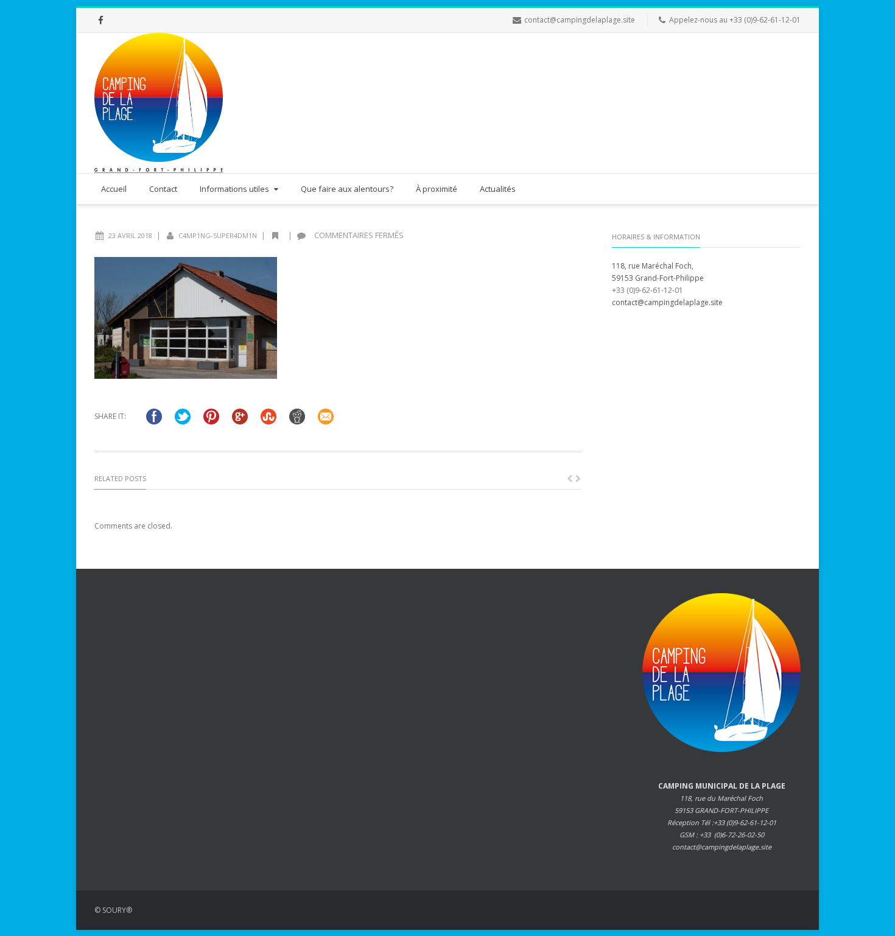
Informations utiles (234, 188)
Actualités (498, 188)
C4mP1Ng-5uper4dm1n (217, 235)
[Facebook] (100, 20)
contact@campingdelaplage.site (579, 20)
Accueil (114, 188)
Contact (163, 188)
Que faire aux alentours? (347, 188)
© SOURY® (113, 910)
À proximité (436, 188)
